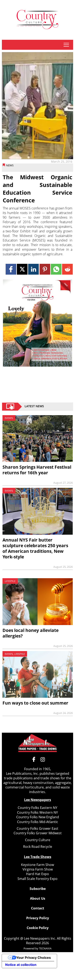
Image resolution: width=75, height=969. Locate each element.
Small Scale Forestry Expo (38, 878)
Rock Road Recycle (37, 846)
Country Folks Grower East (37, 828)
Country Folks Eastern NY (37, 807)
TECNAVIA (45, 948)
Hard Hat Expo (37, 874)
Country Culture (37, 840)
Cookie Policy (38, 927)
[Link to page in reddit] (67, 269)
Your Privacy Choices (33, 957)
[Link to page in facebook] (11, 269)
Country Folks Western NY (37, 812)
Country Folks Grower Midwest (38, 833)
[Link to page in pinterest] (45, 269)
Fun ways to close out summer (35, 703)
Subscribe (38, 888)
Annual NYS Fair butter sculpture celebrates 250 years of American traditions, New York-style (35, 548)
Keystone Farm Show (37, 864)
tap (66, 44)
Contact (37, 908)
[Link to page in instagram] (43, 759)
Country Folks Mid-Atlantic (37, 822)
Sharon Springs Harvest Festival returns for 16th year (36, 470)
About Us (37, 898)
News (10, 165)
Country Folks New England (37, 817)
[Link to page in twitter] (22, 269)
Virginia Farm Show (37, 869)
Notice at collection (20, 965)
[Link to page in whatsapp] (56, 269)
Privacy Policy (37, 918)
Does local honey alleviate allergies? (30, 633)
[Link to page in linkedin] (33, 269)
